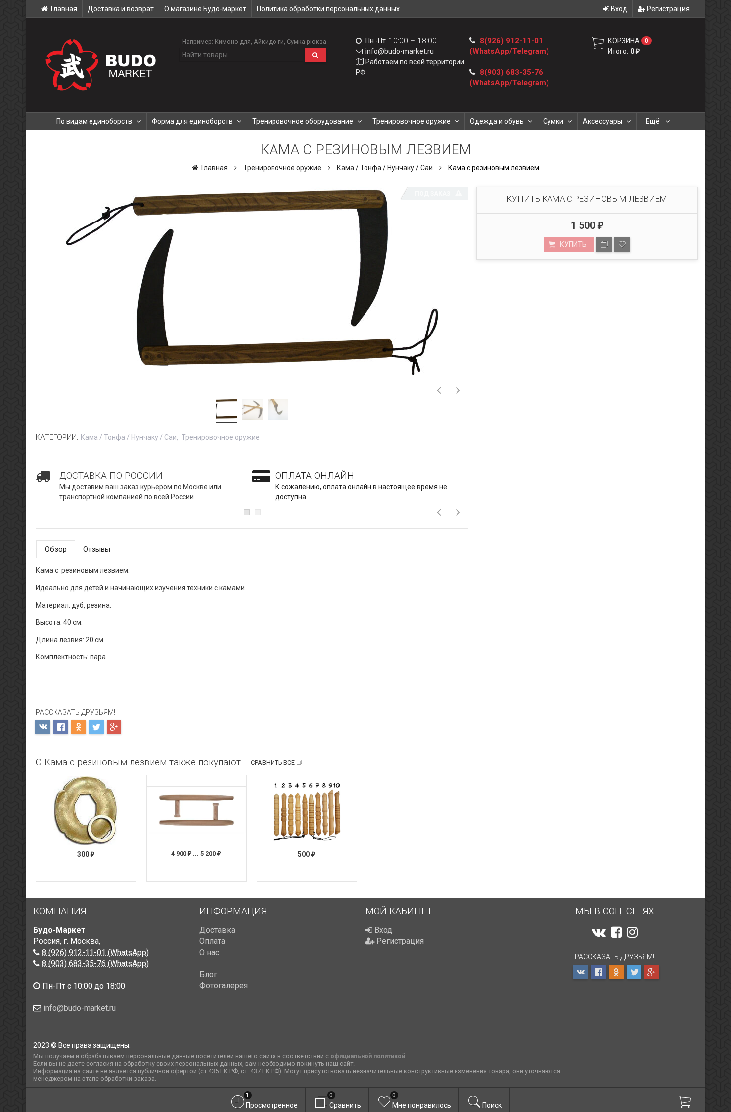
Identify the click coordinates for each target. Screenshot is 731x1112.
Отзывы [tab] (96, 549)
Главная (64, 9)
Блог (208, 974)
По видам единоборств (94, 121)
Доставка (217, 930)
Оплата (212, 941)
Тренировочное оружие (411, 121)
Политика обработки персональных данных (328, 9)
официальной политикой (367, 1056)
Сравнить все (273, 762)
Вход (618, 9)
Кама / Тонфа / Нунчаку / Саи (385, 168)
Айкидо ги (269, 41)
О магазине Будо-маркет (205, 9)
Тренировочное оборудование (302, 121)
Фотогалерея (223, 985)
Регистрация (667, 9)
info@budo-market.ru (400, 51)
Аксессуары (602, 121)
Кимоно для (233, 41)
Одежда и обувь (497, 121)
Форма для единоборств (192, 121)
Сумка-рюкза (306, 41)
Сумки (553, 121)
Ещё (653, 121)
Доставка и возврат (121, 9)
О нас (209, 952)
